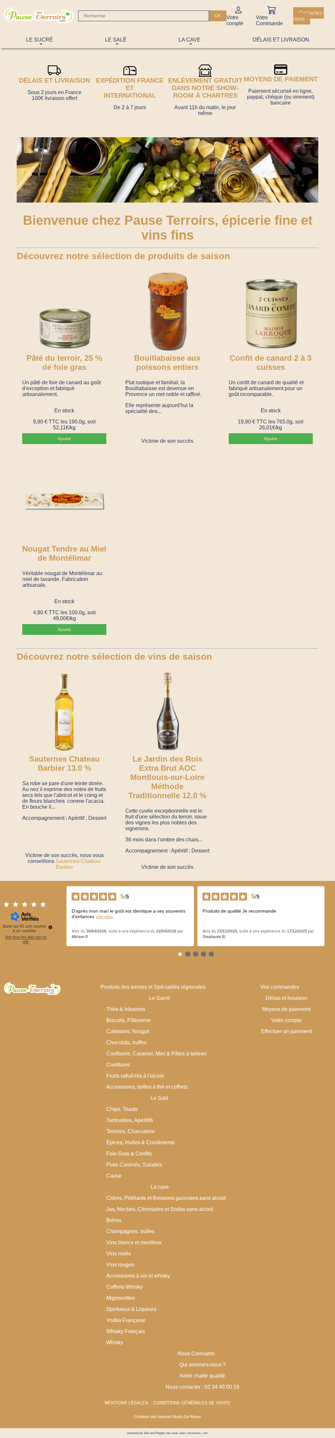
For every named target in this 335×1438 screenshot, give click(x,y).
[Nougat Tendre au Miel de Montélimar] (64, 502)
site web (172, 1433)
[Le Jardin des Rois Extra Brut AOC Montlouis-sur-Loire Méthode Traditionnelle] (167, 712)
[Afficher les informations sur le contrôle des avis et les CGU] (50, 927)
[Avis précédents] (61, 916)
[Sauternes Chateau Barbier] (64, 712)
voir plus (104, 916)
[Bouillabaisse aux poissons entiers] (167, 312)
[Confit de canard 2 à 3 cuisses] (271, 312)
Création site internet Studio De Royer (167, 1416)
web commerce (190, 1433)
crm (205, 1433)
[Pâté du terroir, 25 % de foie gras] (64, 312)
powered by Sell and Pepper (146, 1433)
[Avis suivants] (329, 916)
